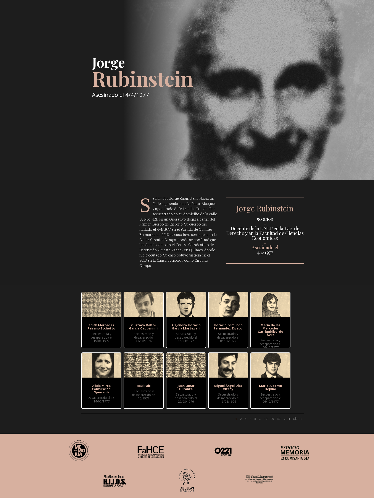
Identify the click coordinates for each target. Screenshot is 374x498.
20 (272, 419)
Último (297, 419)
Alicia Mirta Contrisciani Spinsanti (101, 388)
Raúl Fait (144, 385)
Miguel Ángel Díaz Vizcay (228, 387)
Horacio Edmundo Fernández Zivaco (228, 326)
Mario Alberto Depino (270, 387)
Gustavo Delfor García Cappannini (143, 326)
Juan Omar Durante (186, 387)
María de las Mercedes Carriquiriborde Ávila (270, 330)
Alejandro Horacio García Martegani (186, 326)
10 (266, 419)
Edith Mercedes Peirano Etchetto (101, 326)
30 (278, 419)
